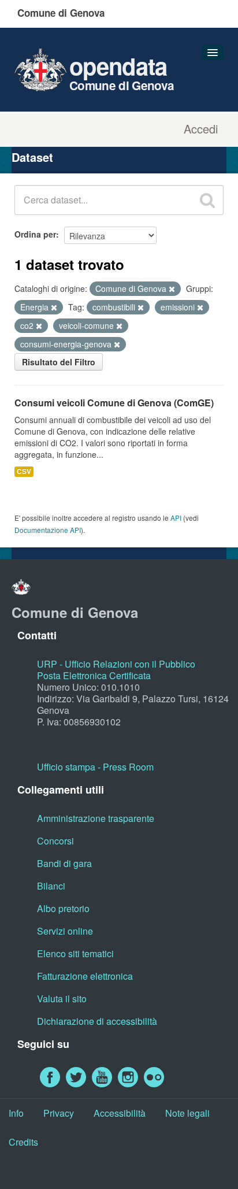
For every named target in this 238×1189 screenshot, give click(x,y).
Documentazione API (47, 530)
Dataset (32, 157)
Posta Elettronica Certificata (94, 675)
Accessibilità (120, 1113)
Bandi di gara (64, 863)
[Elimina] (172, 289)
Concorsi (55, 840)
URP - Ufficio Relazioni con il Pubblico (116, 664)
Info (16, 1113)
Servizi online (65, 931)
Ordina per (35, 234)
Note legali (187, 1113)
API (175, 518)
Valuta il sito (62, 998)
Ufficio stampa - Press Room (95, 766)
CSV (24, 471)
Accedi (201, 129)
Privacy (58, 1113)
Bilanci (51, 885)
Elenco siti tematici (75, 953)
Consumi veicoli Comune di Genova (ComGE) (114, 402)
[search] (207, 200)
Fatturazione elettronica (85, 976)
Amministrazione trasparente (95, 818)
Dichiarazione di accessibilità (97, 1021)
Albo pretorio (63, 908)
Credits (23, 1142)
